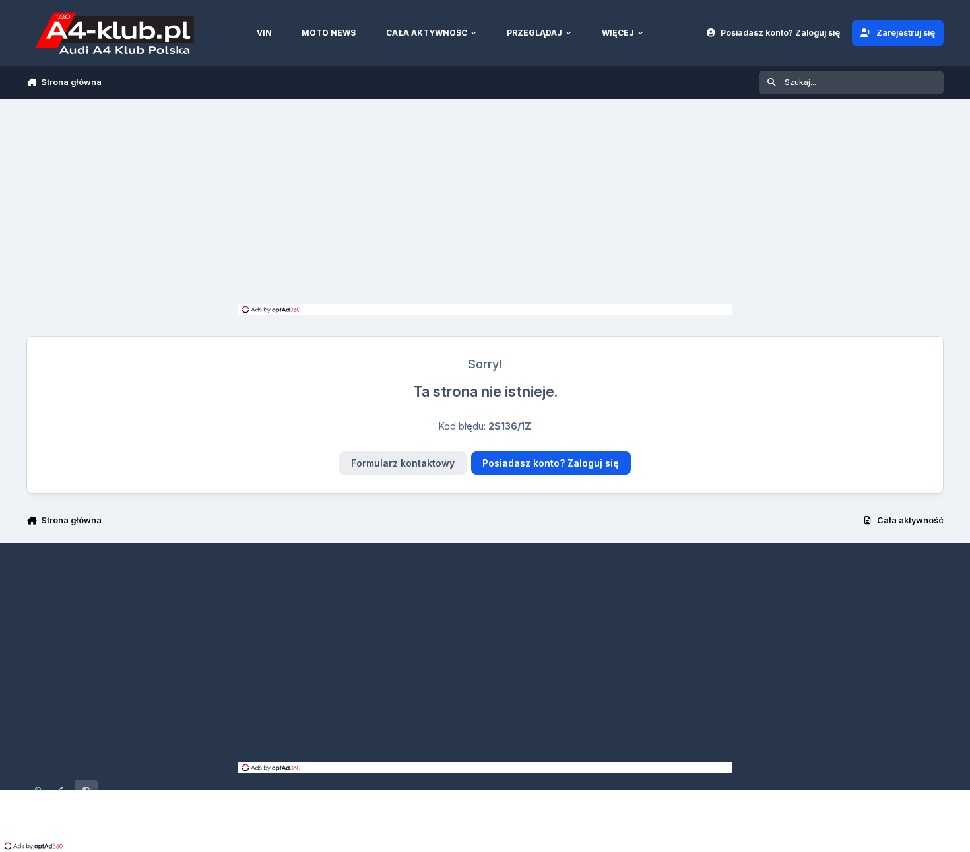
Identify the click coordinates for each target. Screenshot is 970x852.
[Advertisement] (485, 205)
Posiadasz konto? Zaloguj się (550, 463)
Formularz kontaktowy (403, 463)
